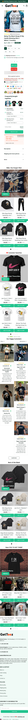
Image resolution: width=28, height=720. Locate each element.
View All (5, 194)
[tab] (10, 249)
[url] (21, 716)
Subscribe (14, 711)
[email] (5, 655)
